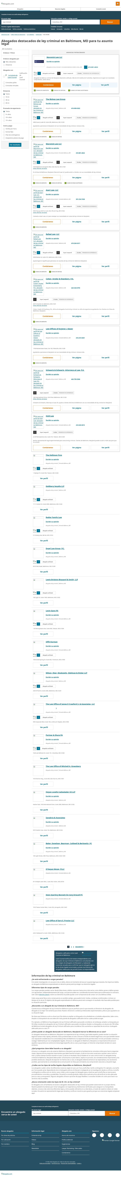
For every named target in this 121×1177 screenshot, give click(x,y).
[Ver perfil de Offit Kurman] (38, 646)
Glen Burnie (74, 29)
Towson (53, 29)
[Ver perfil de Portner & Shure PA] (38, 739)
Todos (8, 94)
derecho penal (44, 995)
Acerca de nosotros (68, 1135)
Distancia (9, 65)
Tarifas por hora (11, 129)
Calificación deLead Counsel (23, 76)
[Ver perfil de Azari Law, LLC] (38, 196)
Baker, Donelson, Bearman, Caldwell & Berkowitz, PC (69, 843)
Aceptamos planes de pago (15, 138)
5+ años (8, 114)
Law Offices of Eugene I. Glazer (59, 329)
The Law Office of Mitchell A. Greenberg (63, 766)
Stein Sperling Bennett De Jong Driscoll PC (64, 895)
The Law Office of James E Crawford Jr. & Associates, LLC (70, 704)
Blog (33, 1144)
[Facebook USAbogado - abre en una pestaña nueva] (94, 1135)
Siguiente (79, 947)
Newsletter (35, 1148)
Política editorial (67, 1140)
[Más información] (12, 76)
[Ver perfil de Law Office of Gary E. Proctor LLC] (38, 925)
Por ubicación (6, 1140)
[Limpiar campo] (48, 22)
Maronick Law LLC (54, 57)
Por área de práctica (8, 1135)
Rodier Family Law (54, 517)
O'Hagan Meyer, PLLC (55, 869)
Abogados (28, 9)
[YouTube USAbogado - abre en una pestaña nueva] (118, 1135)
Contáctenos (48, 85)
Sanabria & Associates (55, 817)
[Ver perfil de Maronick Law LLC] (39, 61)
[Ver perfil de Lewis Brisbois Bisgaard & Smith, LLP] (38, 584)
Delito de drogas (6, 29)
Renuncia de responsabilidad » (68, 1163)
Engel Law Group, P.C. (55, 548)
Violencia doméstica (29, 29)
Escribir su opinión (53, 61)
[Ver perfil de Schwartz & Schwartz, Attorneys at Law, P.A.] (38, 379)
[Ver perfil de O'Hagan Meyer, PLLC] (38, 873)
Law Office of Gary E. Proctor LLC (60, 920)
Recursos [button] (60, 9)
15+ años (9, 120)
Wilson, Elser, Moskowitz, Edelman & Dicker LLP (66, 673)
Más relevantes (11, 62)
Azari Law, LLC (52, 190)
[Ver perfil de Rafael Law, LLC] (38, 241)
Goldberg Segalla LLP (55, 486)
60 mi (7, 103)
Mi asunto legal (6, 18)
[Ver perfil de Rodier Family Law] (38, 521)
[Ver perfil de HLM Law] (38, 422)
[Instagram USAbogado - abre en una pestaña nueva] (102, 1135)
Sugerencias (66, 1144)
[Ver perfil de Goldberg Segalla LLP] (38, 490)
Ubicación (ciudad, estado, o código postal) (64, 18)
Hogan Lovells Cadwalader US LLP (60, 792)
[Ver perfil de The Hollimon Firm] (38, 459)
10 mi (7, 97)
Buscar (110, 22)
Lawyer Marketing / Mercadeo (72, 1148)
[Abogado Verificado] (88, 954)
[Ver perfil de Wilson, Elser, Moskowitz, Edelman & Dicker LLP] (38, 677)
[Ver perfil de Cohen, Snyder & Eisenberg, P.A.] (38, 287)
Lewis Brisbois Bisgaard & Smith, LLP (62, 579)
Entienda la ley (36, 1135)
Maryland (39, 34)
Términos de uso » (55, 1163)
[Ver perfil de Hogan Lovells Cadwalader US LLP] (38, 796)
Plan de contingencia (13, 135)
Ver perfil (105, 85)
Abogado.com (5, 34)
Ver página (76, 85)
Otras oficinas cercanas (40, 168)
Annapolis (60, 29)
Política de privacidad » (45, 1163)
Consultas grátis (11, 83)
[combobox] (25, 22)
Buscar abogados (7, 1131)
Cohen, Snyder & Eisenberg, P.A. (60, 279)
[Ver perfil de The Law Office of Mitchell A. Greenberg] (38, 770)
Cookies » (79, 1163)
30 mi (7, 100)
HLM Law (50, 416)
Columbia (67, 29)
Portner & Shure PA (54, 735)
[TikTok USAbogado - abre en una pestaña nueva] (110, 1135)
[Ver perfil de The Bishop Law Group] (38, 106)
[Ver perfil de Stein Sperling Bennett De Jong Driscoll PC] (38, 899)
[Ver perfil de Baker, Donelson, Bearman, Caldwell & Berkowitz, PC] (38, 847)
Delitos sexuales (17, 29)
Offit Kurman (51, 642)
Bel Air (81, 29)
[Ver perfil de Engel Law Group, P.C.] (38, 553)
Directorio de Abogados (18, 34)
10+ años (9, 117)
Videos (34, 1140)
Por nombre (5, 1144)
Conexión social (101, 9)
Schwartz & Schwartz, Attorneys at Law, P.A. (65, 370)
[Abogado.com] (7, 4)
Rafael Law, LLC (52, 234)
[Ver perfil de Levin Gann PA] (38, 615)
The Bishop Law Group (55, 99)
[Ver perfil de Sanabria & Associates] (38, 822)
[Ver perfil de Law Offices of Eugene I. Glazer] (38, 336)
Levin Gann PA (52, 610)
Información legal (38, 1131)
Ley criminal (30, 34)
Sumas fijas (9, 132)
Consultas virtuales (12, 86)
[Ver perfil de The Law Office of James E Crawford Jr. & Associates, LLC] (38, 708)
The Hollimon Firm (54, 455)
